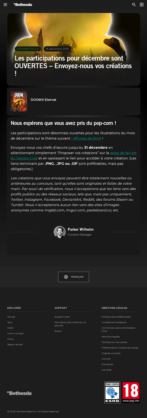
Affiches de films (87, 138)
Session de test (15, 344)
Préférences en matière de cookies (120, 347)
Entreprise (107, 364)
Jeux (9, 322)
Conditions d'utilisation (114, 322)
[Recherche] (134, 4)
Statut (58, 331)
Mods (10, 327)
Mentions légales (111, 336)
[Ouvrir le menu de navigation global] (5, 4)
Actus (10, 338)
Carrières (106, 369)
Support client (62, 316)
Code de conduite (111, 353)
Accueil (11, 316)
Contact (106, 358)
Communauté (15, 333)
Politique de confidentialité (116, 316)
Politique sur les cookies (114, 342)
